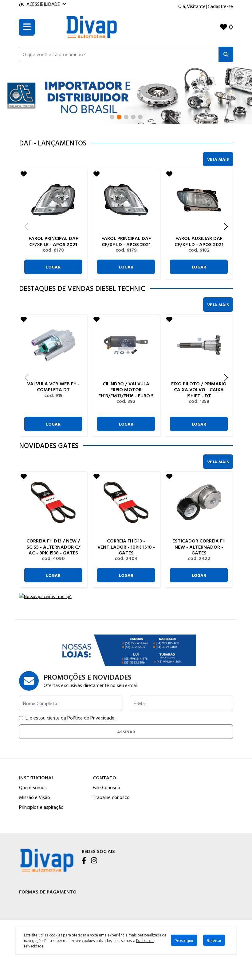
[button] (119, 54)
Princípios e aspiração (41, 807)
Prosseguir (184, 940)
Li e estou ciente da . (71, 717)
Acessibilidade (43, 4)
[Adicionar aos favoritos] (24, 173)
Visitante (196, 6)
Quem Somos (33, 787)
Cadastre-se (220, 6)
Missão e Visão (34, 797)
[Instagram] (94, 861)
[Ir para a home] (46, 859)
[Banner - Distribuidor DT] (126, 95)
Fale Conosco (106, 787)
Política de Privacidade (90, 717)
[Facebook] (84, 861)
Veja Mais (218, 159)
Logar (53, 267)
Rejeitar (214, 940)
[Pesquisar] (226, 54)
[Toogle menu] (27, 27)
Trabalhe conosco (111, 797)
